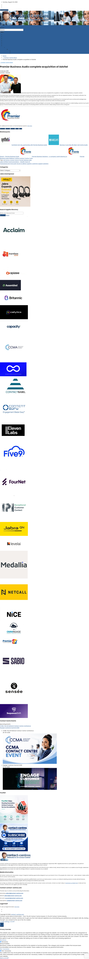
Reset (7, 215)
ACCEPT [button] (12, 922)
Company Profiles (8, 38)
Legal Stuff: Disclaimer (17, 51)
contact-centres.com (17, 914)
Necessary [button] (3, 940)
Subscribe (6, 44)
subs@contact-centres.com (14, 900)
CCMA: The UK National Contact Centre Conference (15, 726)
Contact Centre (14, 160)
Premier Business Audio (25, 160)
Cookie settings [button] (5, 922)
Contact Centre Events (9, 40)
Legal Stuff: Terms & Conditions (17, 49)
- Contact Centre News (6, 62)
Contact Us (6, 46)
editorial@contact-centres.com (14, 893)
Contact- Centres (5, 73)
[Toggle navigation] (0, 26)
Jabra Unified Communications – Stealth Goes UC (15, 162)
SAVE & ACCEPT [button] (4, 958)
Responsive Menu (4, 9)
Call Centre (6, 160)
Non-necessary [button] (4, 949)
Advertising (6, 42)
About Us (8, 47)
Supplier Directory (8, 37)
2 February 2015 (4, 71)
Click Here (29, 126)
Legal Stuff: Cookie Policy (18, 53)
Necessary (5, 942)
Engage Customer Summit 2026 (9, 728)
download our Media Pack (71, 883)
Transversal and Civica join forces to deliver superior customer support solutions (24, 164)
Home (4, 35)
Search (2, 28)
